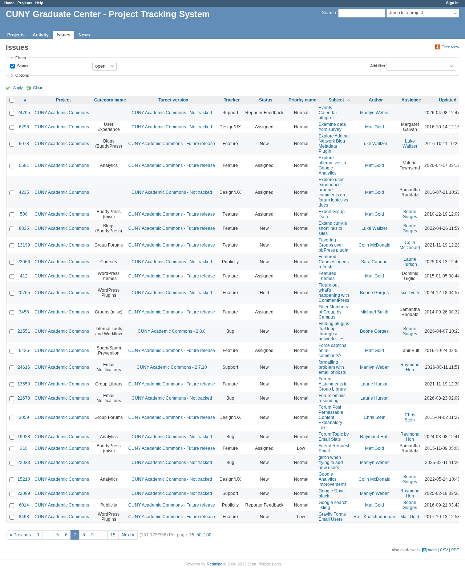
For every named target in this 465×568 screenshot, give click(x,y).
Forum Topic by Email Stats (334, 437)
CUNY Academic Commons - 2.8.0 (172, 331)
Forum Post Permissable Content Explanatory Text (331, 417)
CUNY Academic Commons (62, 112)
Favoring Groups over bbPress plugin (333, 245)
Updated (447, 100)
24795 (23, 112)
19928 (23, 436)
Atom (432, 550)
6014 (24, 505)
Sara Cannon (374, 261)
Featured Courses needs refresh (334, 261)
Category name (110, 100)
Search (329, 12)
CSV (444, 550)
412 (24, 276)
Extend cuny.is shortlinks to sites (333, 228)
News (84, 34)
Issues (63, 34)
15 (113, 534)
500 (24, 214)
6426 (24, 350)
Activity (41, 34)
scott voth (410, 292)
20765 (23, 292)
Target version (173, 100)
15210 (23, 479)
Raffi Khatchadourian (374, 516)
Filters (20, 58)
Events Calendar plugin (328, 112)
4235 (24, 192)
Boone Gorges (410, 214)
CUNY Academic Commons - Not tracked (172, 112)
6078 (24, 143)
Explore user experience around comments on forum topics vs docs (333, 192)
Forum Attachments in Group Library (333, 384)
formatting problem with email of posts (332, 367)
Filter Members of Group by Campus (333, 312)
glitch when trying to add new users (331, 462)
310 (24, 448)
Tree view (450, 47)
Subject (336, 100)
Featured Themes (327, 276)
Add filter (377, 65)
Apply (18, 87)
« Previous (20, 534)
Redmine (214, 564)
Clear (38, 87)
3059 (24, 417)
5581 (24, 165)
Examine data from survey (332, 127)
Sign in (452, 3)
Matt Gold (374, 126)
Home (9, 3)
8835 (24, 228)
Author (376, 100)
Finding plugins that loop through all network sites (334, 331)
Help (39, 3)
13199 (23, 245)
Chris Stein (374, 417)
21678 (23, 398)
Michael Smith (374, 312)
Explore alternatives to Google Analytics (332, 165)
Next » (128, 534)
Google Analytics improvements (333, 479)
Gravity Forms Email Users (332, 517)
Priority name (302, 100)
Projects (24, 3)
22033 (23, 462)
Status (22, 65)
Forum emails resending (332, 398)
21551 (23, 331)
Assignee (411, 100)
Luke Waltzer (374, 143)
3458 (24, 312)
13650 (23, 384)
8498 (24, 516)
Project (63, 100)
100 (207, 534)
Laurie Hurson (410, 262)
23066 (23, 261)
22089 (23, 493)
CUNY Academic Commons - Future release (171, 143)
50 (199, 534)
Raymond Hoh (410, 367)
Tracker (232, 100)
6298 (24, 126)
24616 (23, 367)
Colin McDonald (375, 245)
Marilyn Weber (374, 112)
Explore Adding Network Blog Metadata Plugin (334, 143)
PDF (455, 550)
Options (22, 75)
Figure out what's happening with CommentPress (334, 293)
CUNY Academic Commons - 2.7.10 (172, 367)
